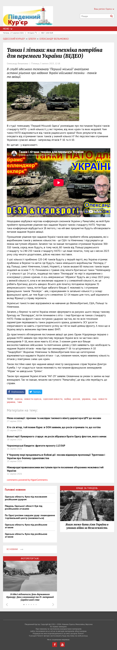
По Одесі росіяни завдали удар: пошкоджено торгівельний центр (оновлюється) (30, 517)
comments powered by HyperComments (27, 479)
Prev (7, 604)
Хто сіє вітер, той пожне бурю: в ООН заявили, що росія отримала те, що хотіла (54, 427)
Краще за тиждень (87, 488)
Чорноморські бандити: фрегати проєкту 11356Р (36, 445)
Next (53, 604)
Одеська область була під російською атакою (26, 526)
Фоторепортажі (30, 558)
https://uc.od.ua (28, 16)
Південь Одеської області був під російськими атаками (23, 507)
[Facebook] (54, 644)
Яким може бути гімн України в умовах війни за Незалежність (87, 526)
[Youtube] (62, 644)
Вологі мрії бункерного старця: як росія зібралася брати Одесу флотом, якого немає (56, 436)
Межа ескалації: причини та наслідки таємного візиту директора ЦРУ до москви (54, 418)
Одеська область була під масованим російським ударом (26, 498)
